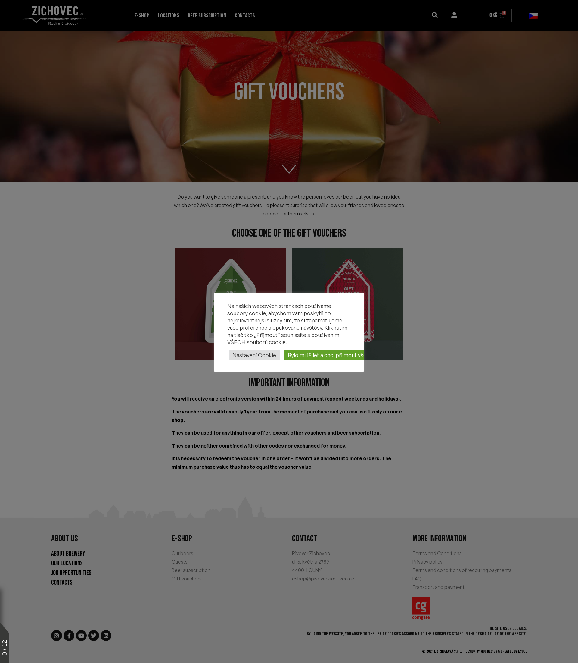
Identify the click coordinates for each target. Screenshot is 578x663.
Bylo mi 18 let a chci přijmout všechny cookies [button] (343, 355)
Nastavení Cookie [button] (254, 355)
